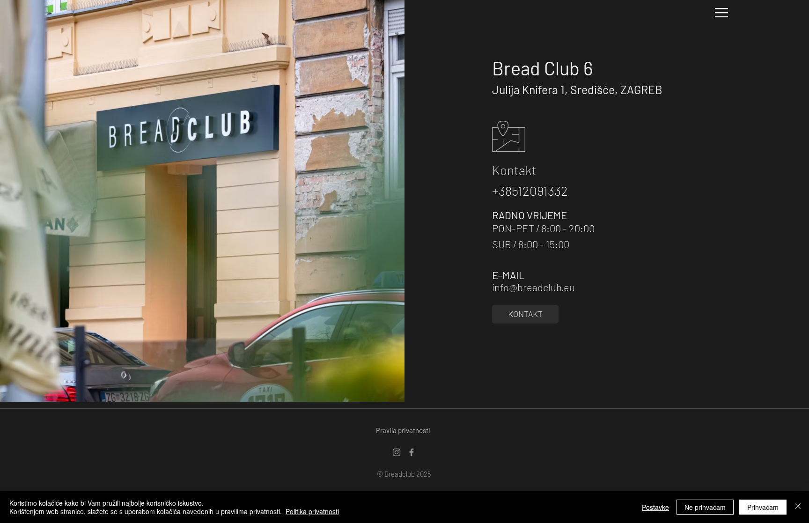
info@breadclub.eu (533, 287)
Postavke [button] (655, 507)
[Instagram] (396, 452)
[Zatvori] (797, 507)
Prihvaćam (763, 507)
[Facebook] (411, 452)
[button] (721, 12)
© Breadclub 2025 (404, 474)
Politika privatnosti (312, 511)
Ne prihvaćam (705, 507)
